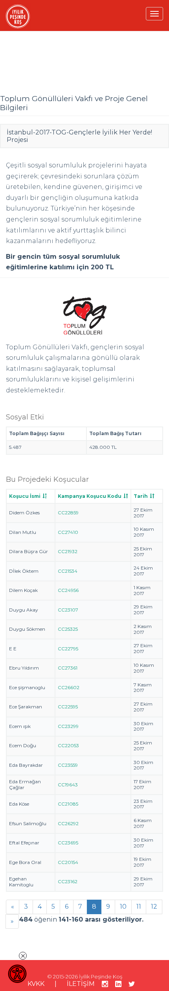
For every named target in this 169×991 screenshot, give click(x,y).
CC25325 (68, 629)
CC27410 (68, 532)
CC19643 (68, 785)
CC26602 (68, 687)
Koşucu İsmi (24, 496)
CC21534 (67, 571)
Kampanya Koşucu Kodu (89, 496)
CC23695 (68, 843)
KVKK (36, 983)
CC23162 (67, 881)
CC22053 (68, 745)
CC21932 (67, 551)
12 (154, 906)
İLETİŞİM (81, 983)
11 (138, 906)
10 (123, 906)
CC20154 (68, 862)
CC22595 (68, 707)
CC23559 (68, 765)
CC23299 (68, 726)
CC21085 (68, 804)
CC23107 (68, 610)
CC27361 (67, 668)
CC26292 (68, 823)
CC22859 (68, 512)
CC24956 (68, 590)
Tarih (141, 496)
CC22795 (68, 649)
